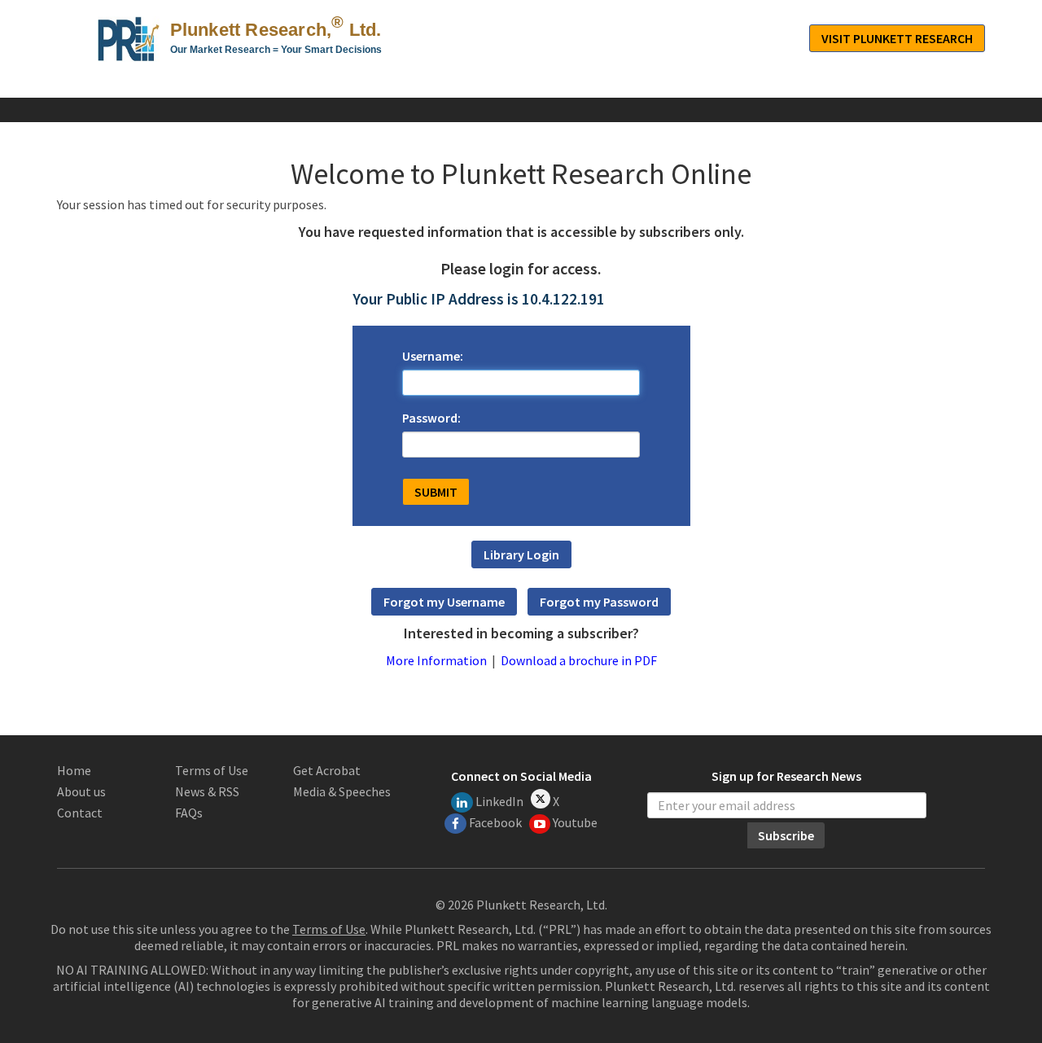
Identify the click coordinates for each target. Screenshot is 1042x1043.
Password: (431, 418)
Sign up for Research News (786, 776)
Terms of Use (211, 770)
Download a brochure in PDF (579, 660)
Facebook (495, 822)
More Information (436, 660)
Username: (432, 356)
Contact (80, 812)
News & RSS (207, 791)
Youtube (575, 822)
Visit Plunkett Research (897, 38)
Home (74, 770)
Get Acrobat (327, 770)
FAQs (189, 812)
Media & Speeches (342, 791)
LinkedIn (499, 801)
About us (81, 791)
